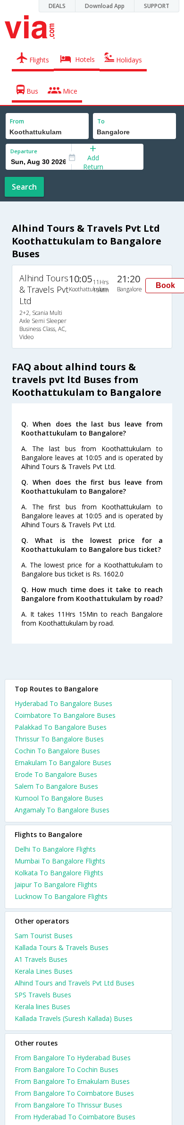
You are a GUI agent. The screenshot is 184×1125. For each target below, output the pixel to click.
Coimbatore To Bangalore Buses (65, 715)
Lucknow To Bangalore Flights (61, 896)
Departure (23, 151)
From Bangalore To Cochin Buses (66, 1069)
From (17, 121)
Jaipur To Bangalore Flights (56, 884)
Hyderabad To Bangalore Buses (63, 703)
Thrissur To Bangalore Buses (59, 738)
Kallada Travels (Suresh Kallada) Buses (74, 1018)
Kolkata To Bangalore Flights (59, 872)
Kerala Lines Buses (44, 971)
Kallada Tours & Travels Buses (62, 947)
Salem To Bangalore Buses (56, 786)
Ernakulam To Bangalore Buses (63, 762)
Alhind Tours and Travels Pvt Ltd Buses (74, 982)
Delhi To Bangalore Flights (55, 849)
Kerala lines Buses (42, 1006)
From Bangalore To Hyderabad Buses (73, 1057)
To (101, 121)
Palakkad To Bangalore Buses (61, 727)
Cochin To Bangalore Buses (57, 750)
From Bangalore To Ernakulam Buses (72, 1081)
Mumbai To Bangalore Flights (60, 860)
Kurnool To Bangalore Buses (59, 798)
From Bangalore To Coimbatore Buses (74, 1093)
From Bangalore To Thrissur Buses (68, 1104)
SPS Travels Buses (43, 994)
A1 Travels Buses (41, 959)
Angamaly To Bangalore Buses (62, 809)
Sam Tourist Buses (44, 935)
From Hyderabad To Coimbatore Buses (75, 1116)
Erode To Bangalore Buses (56, 774)
